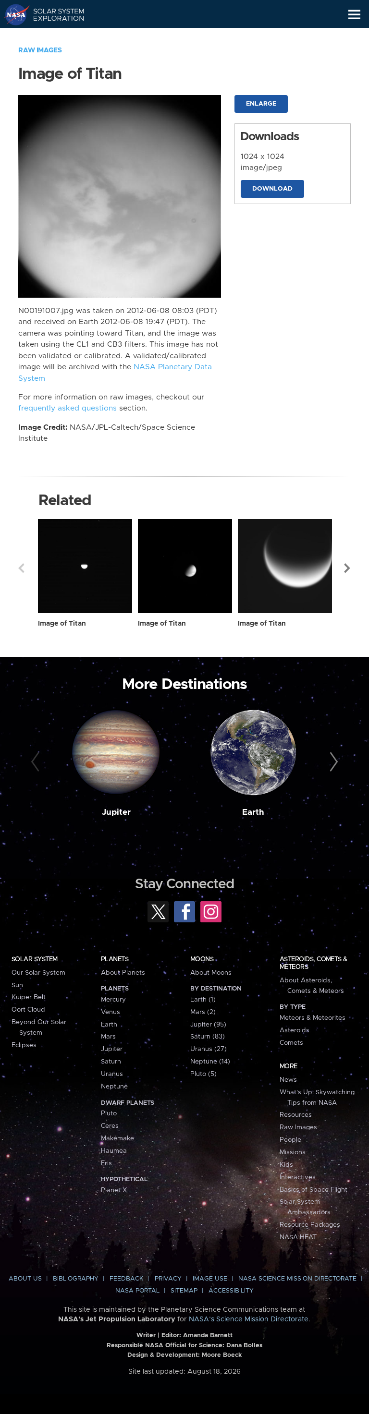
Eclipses (24, 1045)
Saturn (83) (207, 1036)
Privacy (168, 1279)
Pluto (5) (203, 1074)
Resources (296, 1115)
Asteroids (294, 1030)
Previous (21, 568)
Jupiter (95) (208, 1024)
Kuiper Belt (29, 997)
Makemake (117, 1138)
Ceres (110, 1126)
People (290, 1139)
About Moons (211, 972)
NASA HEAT (298, 1237)
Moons (201, 959)
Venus (110, 1012)
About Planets (123, 972)
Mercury (113, 999)
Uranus (112, 1074)
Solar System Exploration (53, 14)
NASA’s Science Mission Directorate (248, 1319)
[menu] (354, 14)
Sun (17, 985)
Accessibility (231, 1291)
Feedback (126, 1279)
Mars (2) (203, 1012)
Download (272, 189)
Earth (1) (203, 999)
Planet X (114, 1190)
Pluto (109, 1113)
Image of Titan (62, 623)
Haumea (114, 1151)
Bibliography (75, 1279)
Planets (114, 959)
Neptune (114, 1086)
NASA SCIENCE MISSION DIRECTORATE (297, 1279)
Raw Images (40, 50)
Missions (293, 1152)
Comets (291, 1042)
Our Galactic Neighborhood (53, 36)
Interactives (298, 1177)
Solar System (35, 959)
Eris (106, 1163)
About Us (25, 1279)
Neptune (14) (210, 1061)
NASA (13, 14)
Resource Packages (310, 1224)
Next (348, 568)
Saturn (111, 1061)
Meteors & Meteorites (312, 1018)
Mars (108, 1036)
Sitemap (184, 1291)
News (288, 1079)
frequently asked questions (67, 408)
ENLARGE (261, 104)
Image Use (210, 1279)
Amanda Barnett (208, 1335)
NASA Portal (137, 1291)
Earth (253, 812)
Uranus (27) (208, 1049)
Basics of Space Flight (313, 1189)
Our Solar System (38, 972)
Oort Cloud (28, 1009)
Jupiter (116, 812)
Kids (286, 1164)
